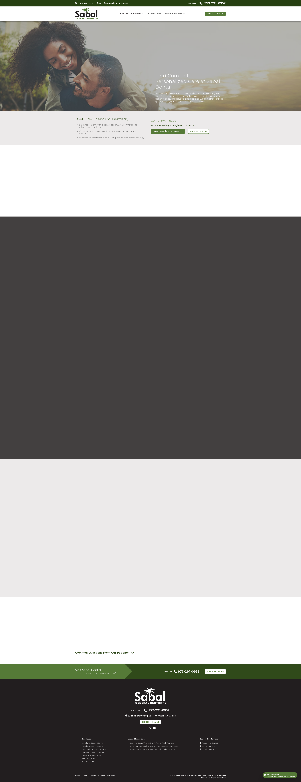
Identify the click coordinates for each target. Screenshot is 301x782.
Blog (99, 3)
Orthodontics (98, 526)
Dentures (158, 585)
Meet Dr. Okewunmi (130, 182)
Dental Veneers (126, 585)
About (123, 13)
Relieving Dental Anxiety (165, 596)
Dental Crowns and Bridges (166, 589)
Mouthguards (89, 592)
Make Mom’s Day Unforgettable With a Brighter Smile (152, 749)
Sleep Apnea (195, 596)
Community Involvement (116, 3)
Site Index (111, 776)
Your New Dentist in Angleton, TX (149, 190)
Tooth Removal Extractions (201, 589)
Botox (122, 592)
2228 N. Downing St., (172, 125)
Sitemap (222, 775)
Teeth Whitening (126, 589)
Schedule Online (215, 14)
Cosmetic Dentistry (127, 582)
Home (77, 776)
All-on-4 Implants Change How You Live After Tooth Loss (154, 746)
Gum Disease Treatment (94, 589)
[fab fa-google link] (150, 728)
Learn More (97, 550)
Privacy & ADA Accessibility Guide (202, 775)
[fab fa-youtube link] (154, 728)
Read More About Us (95, 637)
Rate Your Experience (149, 460)
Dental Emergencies (198, 582)
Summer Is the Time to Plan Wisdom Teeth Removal (152, 743)
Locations (136, 13)
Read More (124, 203)
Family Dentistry (91, 596)
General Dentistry (91, 582)
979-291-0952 (73, 635)
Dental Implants (150, 526)
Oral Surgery (203, 526)
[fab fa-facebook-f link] (146, 728)
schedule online (70, 637)
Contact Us (85, 3)
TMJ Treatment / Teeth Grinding (203, 592)
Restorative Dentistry (163, 582)
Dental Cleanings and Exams (96, 585)
